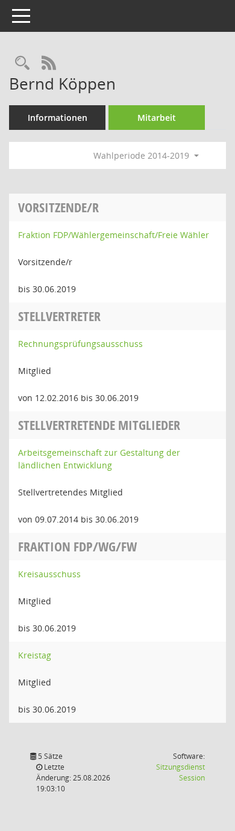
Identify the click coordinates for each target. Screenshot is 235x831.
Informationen (57, 117)
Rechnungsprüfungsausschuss (80, 343)
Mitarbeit (156, 117)
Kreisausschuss (49, 574)
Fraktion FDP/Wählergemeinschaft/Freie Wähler (113, 235)
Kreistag (34, 655)
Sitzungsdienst (180, 772)
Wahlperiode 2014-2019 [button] (142, 155)
